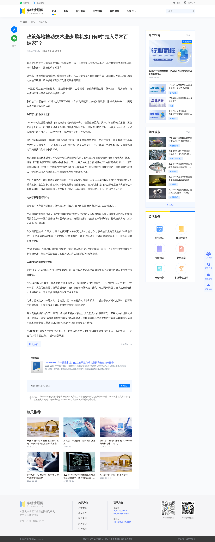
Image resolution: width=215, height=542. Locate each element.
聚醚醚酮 (187, 41)
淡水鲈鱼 (173, 184)
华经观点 (154, 132)
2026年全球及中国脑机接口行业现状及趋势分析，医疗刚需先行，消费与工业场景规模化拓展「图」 (79, 478)
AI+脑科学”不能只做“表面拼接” (114, 475)
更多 (188, 35)
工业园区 (173, 119)
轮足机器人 (174, 197)
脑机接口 (33, 344)
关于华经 (82, 507)
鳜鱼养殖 (173, 171)
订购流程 (82, 529)
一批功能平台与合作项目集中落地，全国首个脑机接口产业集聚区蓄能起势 (43, 443)
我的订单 (191, 2)
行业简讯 (42, 22)
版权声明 (82, 518)
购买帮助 (82, 523)
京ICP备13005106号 (186, 539)
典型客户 (82, 513)
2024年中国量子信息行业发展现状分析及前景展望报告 (180, 88)
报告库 (130, 11)
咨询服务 (114, 11)
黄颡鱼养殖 (174, 146)
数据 (66, 11)
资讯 (53, 11)
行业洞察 (80, 11)
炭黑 (171, 106)
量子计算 (173, 93)
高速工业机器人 (176, 158)
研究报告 (97, 11)
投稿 (178, 2)
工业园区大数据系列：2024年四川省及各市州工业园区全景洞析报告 (180, 114)
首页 (25, 22)
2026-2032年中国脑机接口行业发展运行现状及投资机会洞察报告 (79, 362)
